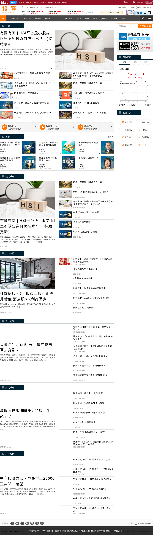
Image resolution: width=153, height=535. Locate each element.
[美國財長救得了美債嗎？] (96, 147)
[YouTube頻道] (17, 523)
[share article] (21, 152)
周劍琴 (42, 149)
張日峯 (2, 149)
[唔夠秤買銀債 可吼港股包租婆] (86, 84)
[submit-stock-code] (97, 12)
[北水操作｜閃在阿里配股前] (86, 104)
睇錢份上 (3, 151)
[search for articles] (143, 18)
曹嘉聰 (2, 164)
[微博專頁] (22, 523)
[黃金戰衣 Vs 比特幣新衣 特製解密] (86, 114)
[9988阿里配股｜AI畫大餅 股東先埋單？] (27, 76)
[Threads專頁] (37, 523)
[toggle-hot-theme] (121, 12)
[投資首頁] (3, 18)
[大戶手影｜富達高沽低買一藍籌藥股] (27, 104)
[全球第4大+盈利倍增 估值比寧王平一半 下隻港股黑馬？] (27, 84)
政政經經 (81, 151)
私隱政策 (87, 530)
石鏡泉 (81, 149)
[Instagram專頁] (32, 523)
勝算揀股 (3, 167)
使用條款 (96, 530)
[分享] (51, 68)
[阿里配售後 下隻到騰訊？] (27, 94)
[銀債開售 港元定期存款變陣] (27, 114)
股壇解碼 (42, 167)
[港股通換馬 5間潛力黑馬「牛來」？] (57, 162)
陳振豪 (42, 164)
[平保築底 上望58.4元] (96, 162)
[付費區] (13, 2)
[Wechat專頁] (27, 523)
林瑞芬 (81, 164)
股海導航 (81, 167)
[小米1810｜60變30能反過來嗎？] (86, 94)
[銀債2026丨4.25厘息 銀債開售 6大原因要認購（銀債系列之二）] (86, 76)
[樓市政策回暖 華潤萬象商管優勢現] (18, 162)
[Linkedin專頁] (42, 523)
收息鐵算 (42, 151)
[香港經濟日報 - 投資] (9, 9)
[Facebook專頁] (12, 523)
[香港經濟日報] (4, 2)
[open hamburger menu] (150, 18)
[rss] (55, 7)
